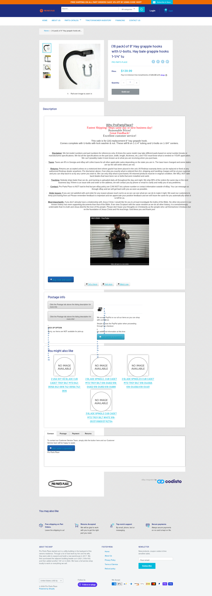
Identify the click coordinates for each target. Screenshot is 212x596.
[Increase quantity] (136, 82)
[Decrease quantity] (123, 82)
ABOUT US (56, 20)
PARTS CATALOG (72, 20)
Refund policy (110, 568)
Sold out (125, 91)
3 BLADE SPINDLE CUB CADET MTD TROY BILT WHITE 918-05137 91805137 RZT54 (101, 417)
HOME (44, 20)
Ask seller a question (111, 336)
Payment (75, 433)
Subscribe (147, 565)
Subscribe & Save (164, 2)
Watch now (123, 284)
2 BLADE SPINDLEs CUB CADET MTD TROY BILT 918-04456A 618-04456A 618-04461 (138, 382)
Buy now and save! (61, 279)
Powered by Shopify (47, 588)
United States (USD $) (49, 580)
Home (46, 30)
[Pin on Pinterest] (158, 61)
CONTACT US (134, 20)
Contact (50, 433)
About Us (108, 555)
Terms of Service (111, 564)
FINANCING (120, 20)
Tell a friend (92, 284)
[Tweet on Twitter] (162, 61)
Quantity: (115, 83)
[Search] (142, 9)
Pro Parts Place (119, 62)
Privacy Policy (110, 560)
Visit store (108, 284)
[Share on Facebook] (153, 61)
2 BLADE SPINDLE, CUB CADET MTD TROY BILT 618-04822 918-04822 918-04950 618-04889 (101, 382)
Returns (88, 433)
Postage (63, 433)
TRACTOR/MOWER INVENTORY (98, 20)
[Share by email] (167, 61)
